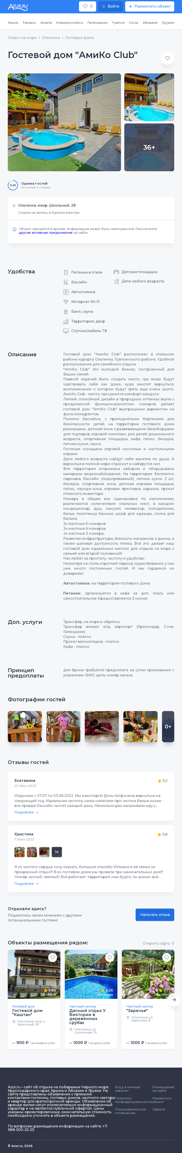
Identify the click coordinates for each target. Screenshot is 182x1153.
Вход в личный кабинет (127, 1089)
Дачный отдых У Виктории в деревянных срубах (87, 1017)
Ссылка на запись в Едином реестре (49, 212)
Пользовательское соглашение (130, 1111)
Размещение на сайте (163, 1089)
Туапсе (118, 22)
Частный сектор (82, 1006)
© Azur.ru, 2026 (20, 1145)
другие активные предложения (45, 233)
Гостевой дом (23, 1006)
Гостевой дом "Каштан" (27, 1013)
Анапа (46, 22)
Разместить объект (162, 1100)
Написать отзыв (155, 915)
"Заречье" (137, 1011)
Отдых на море (22, 38)
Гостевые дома (79, 38)
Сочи (133, 22)
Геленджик (97, 22)
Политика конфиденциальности (133, 1100)
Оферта (158, 1109)
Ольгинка (51, 38)
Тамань (29, 22)
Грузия (168, 22)
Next (174, 999)
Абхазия (150, 22)
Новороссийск (69, 22)
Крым (13, 22)
